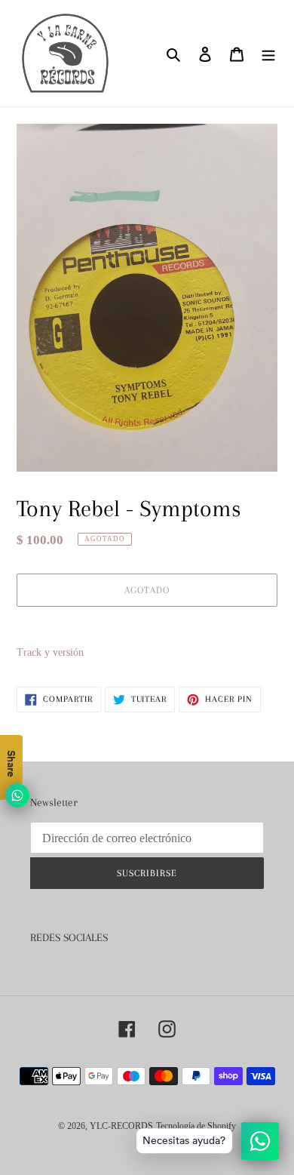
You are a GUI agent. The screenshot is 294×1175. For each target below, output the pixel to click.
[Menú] (268, 53)
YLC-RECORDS (121, 1126)
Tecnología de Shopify (196, 1126)
